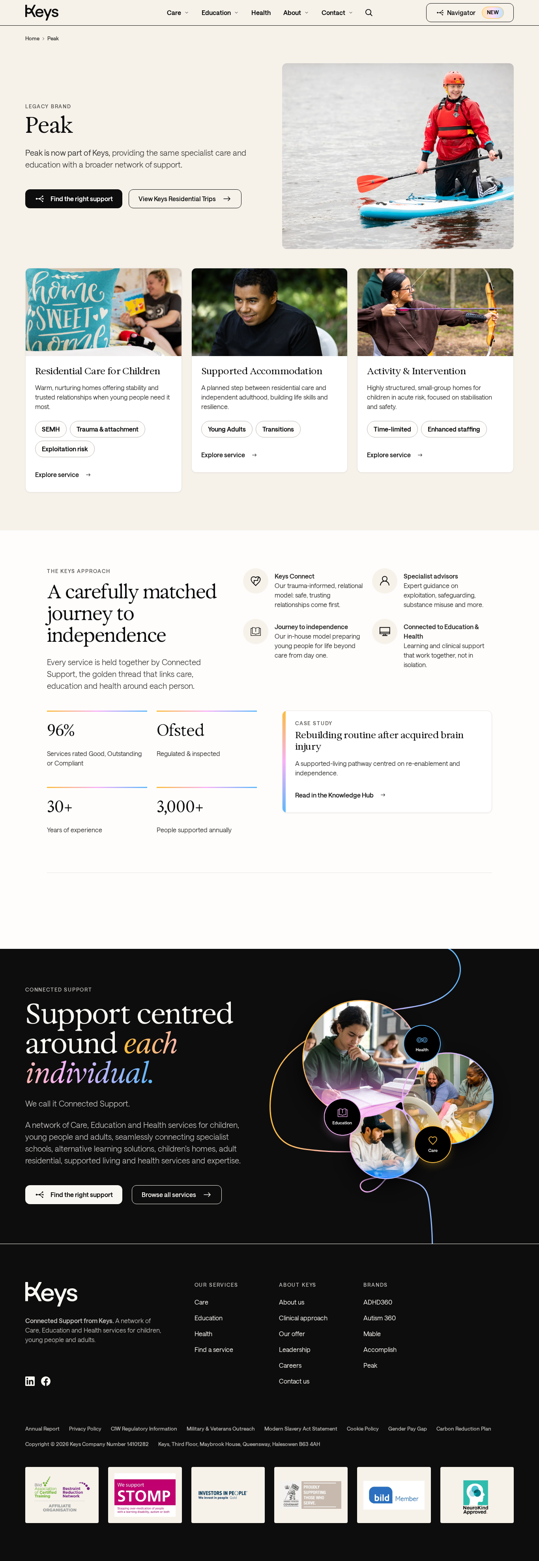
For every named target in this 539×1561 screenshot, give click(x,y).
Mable (372, 1333)
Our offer (292, 1333)
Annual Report (42, 1428)
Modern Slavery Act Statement (300, 1428)
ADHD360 (377, 1302)
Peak (370, 1365)
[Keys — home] (72, 13)
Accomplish (380, 1349)
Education (209, 1318)
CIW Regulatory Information (144, 1428)
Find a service (214, 1349)
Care (201, 1302)
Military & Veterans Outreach (221, 1428)
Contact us (294, 1381)
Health (203, 1333)
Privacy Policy (85, 1428)
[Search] (368, 12)
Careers (290, 1365)
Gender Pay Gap (407, 1428)
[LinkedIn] (30, 1381)
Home (32, 38)
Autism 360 (379, 1318)
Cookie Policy (363, 1428)
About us (291, 1302)
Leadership (295, 1349)
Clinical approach (303, 1318)
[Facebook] (46, 1381)
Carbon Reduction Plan (463, 1428)
